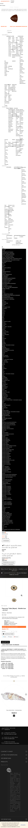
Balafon (21, 37)
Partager (10, 636)
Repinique (18, 44)
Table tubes (4, 390)
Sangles (3, 269)
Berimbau (10, 42)
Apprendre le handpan (6, 494)
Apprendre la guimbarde (7, 499)
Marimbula (14, 47)
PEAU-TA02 (10, 663)
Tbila (9, 97)
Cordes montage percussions (14, 113)
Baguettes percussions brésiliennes (10, 111)
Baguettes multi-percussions (8, 428)
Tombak (6, 222)
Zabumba (18, 55)
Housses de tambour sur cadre (6, 150)
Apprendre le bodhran (6, 488)
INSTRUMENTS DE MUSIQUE (7, 252)
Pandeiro (14, 55)
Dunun (21, 46)
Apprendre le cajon (6, 491)
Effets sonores (5, 355)
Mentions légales (4, 821)
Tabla (5, 215)
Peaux (3, 266)
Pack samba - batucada (6, 326)
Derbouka (10, 87)
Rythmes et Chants (6, 518)
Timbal (17, 53)
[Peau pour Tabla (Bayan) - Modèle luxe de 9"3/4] (14, 600)
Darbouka (23, 194)
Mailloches (10, 130)
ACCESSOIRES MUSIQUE (7, 261)
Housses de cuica (5, 452)
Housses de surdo (5, 457)
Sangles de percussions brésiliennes (9, 474)
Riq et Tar (9, 92)
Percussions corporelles (7, 504)
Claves (9, 53)
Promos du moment (6, 296)
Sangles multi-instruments (7, 477)
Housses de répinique (6, 456)
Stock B (3, 290)
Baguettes (4, 262)
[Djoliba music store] (14, 18)
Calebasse (22, 38)
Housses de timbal (6, 462)
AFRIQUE (19, 36)
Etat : (3, 614)
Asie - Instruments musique (7, 256)
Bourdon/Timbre (5, 435)
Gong (5, 75)
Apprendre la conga (6, 492)
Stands (3, 270)
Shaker (5, 85)
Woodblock (6, 101)
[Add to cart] (14, 716)
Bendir (9, 84)
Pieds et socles (5, 482)
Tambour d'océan (5, 414)
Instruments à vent (6, 282)
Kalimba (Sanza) (5, 356)
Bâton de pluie (5, 303)
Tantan (17, 51)
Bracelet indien (5, 361)
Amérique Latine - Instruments (8, 253)
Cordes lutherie (5, 432)
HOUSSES (16, 108)
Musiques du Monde (6, 517)
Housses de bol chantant (7, 447)
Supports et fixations (6, 481)
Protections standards (6, 471)
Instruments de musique (7, 286)
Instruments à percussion (7, 279)
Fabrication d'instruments (7, 520)
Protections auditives (6, 267)
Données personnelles (13, 821)
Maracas (14, 46)
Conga (9, 55)
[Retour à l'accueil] (2, 573)
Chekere (10, 51)
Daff (9, 85)
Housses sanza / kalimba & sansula (9, 445)
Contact (11, 7)
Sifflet (17, 47)
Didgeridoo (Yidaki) (6, 413)
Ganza (13, 40)
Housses (3, 265)
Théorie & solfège (5, 512)
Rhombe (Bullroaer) (6, 415)
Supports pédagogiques (7, 274)
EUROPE (14, 61)
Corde (3, 263)
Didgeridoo (23, 196)
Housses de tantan (6, 461)
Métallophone (22, 83)
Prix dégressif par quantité (7, 293)
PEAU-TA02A (10, 665)
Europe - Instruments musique (8, 257)
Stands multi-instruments (7, 479)
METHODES (8, 167)
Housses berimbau (6, 448)
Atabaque (4, 301)
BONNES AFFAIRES (6, 288)
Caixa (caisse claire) (9, 46)
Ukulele (6, 223)
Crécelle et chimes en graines (21, 57)
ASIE (22, 36)
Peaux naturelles (5, 466)
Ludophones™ (22, 80)
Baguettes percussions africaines (10, 119)
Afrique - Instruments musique (8, 254)
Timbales (6, 220)
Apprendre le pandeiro (6, 501)
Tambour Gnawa (5, 410)
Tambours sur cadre (6, 507)
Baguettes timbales (6, 427)
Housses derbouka (6, 439)
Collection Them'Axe (6, 516)
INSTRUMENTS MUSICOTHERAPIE (8, 278)
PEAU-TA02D (10, 668)
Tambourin (6, 93)
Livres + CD (4, 526)
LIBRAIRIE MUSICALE (6, 271)
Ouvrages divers (5, 275)
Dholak (5, 67)
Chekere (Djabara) (5, 348)
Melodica (21, 81)
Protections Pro (5, 470)
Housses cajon (5, 437)
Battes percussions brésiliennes (10, 115)
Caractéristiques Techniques (10, 644)
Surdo (17, 49)
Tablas (5, 74)
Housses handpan (5, 444)
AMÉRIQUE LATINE (10, 36)
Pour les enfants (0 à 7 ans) (7, 522)
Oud (5, 205)
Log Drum (4, 382)
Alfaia (9, 37)
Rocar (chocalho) (5, 334)
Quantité (3, 631)
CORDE (11, 108)
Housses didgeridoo (6, 440)
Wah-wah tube (5, 99)
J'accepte (23, 824)
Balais (9, 131)
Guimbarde (6, 71)
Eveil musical (4, 284)
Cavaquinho (10, 49)
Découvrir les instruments (7, 521)
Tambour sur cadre (6, 392)
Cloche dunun (4, 351)
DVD (13, 210)
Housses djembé (5, 441)
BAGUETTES (8, 108)
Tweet (5, 636)
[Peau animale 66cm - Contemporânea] (14, 696)
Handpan (21, 76)
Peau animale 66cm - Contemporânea (14, 710)
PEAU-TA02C (10, 667)
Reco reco (4, 330)
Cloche (9, 54)
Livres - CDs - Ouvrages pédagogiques (10, 287)
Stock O (3, 292)
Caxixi (9, 50)
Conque (3, 416)
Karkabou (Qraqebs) (6, 405)
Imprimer (5, 605)
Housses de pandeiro (6, 453)
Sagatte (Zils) (4, 407)
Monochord (6, 84)
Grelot (5, 70)
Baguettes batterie (6, 426)
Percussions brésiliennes (7, 503)
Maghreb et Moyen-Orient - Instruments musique (12, 258)
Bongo (9, 44)
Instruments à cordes (6, 280)
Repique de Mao (5, 331)
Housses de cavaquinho (7, 450)
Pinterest (16, 636)
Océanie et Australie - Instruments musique (11, 259)
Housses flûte (5, 443)
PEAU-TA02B (10, 664)
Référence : (4, 612)
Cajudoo (21, 67)
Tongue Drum (4, 394)
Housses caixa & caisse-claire (8, 449)
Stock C (3, 291)
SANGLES (22, 139)
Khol (5, 72)
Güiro (13, 41)
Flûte (13, 38)
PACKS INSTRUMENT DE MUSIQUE (9, 283)
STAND (21, 140)
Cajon (21, 66)
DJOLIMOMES (5, 276)
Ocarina (13, 49)
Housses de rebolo (6, 454)
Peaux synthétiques (6, 467)
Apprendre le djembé (6, 498)
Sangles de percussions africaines (9, 475)
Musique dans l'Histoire (10, 206)
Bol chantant (4, 360)
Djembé (21, 45)
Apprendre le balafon (6, 486)
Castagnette (22, 68)
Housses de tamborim (6, 458)
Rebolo (13, 57)
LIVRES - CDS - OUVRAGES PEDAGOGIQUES (19, 242)
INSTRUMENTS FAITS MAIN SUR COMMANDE (11, 295)
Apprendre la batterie (6, 487)
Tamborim (18, 50)
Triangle (17, 54)
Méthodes (4, 273)
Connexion (16, 7)
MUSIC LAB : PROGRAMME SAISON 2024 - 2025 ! (16, 26)
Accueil (3, 250)
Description (5, 642)
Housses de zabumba (6, 464)
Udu (20, 53)
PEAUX (13, 139)
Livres (13, 205)
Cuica (13, 37)
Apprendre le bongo (6, 490)
